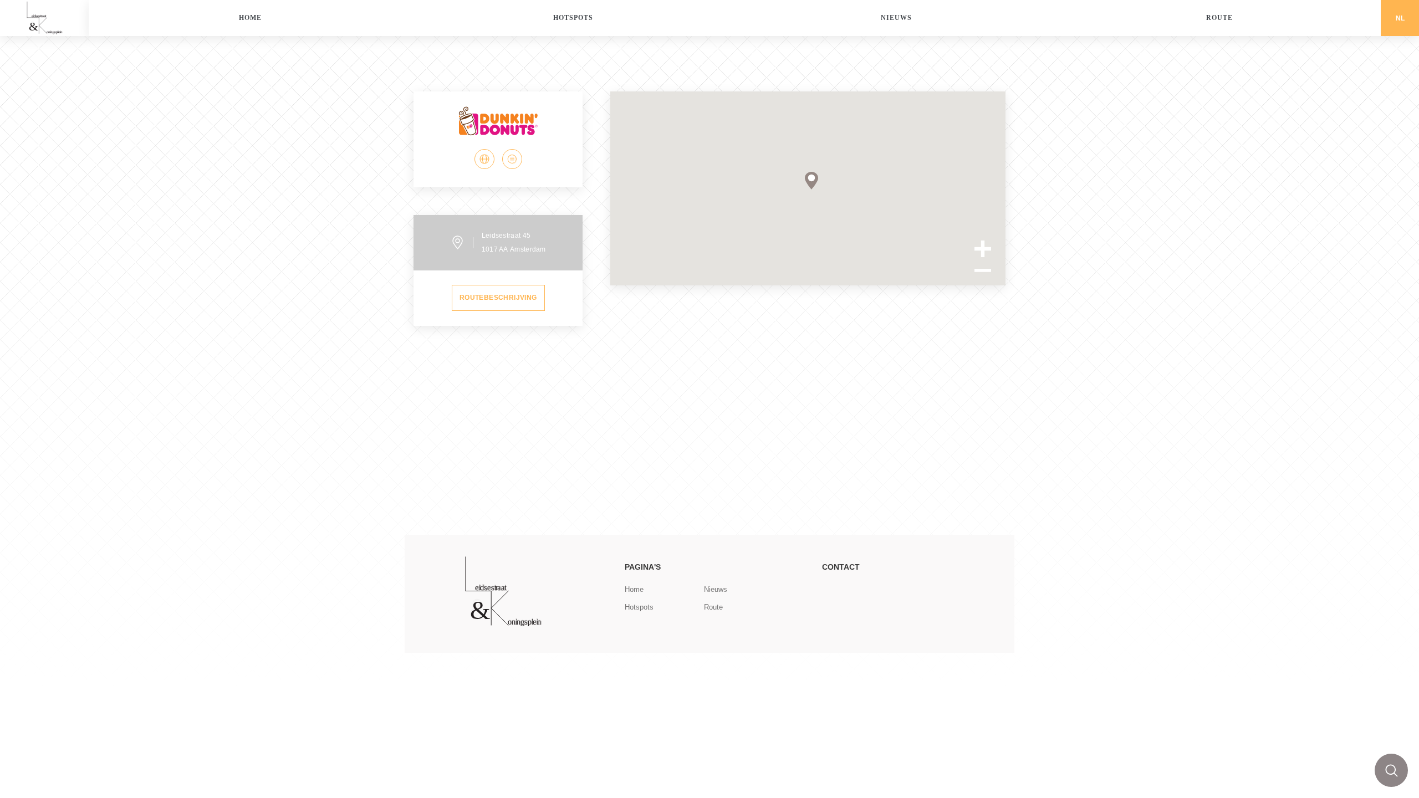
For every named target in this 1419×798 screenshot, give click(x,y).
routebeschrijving (498, 297)
